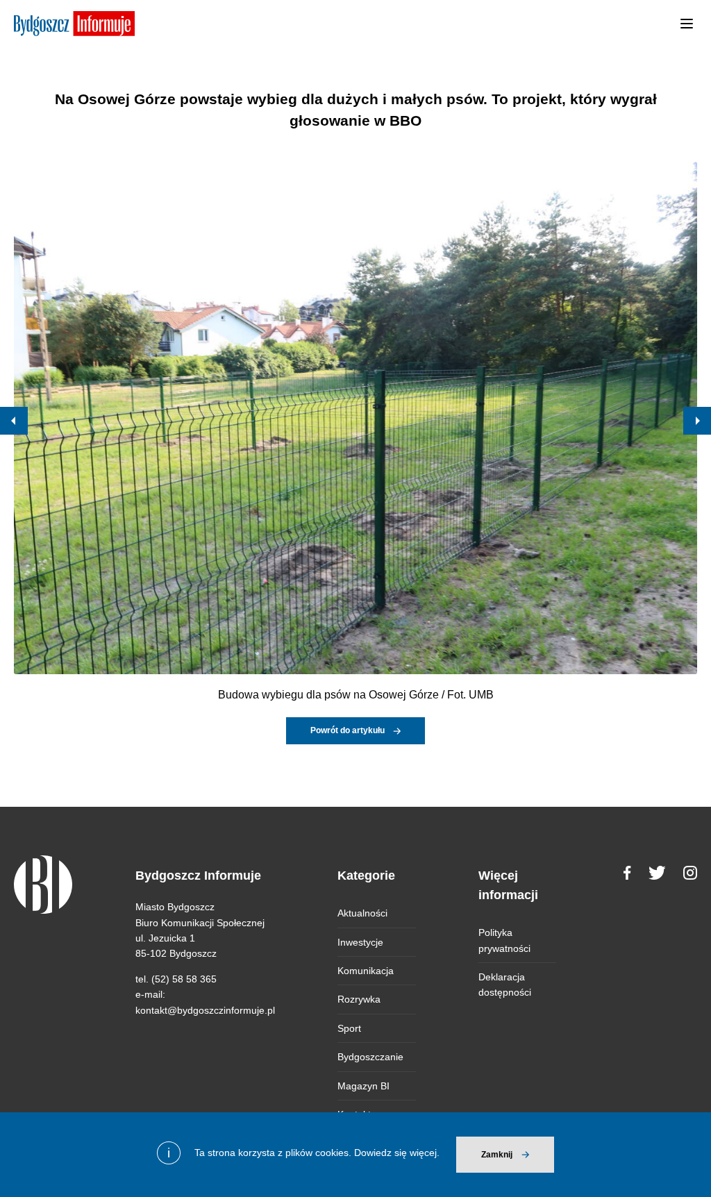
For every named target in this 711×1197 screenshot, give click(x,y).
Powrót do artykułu (347, 730)
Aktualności (362, 913)
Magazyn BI (363, 1085)
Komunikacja (365, 970)
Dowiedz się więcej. (397, 1152)
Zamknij (496, 1155)
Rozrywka (358, 999)
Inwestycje (360, 942)
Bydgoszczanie (370, 1056)
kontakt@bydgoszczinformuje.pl (205, 1010)
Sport (349, 1028)
